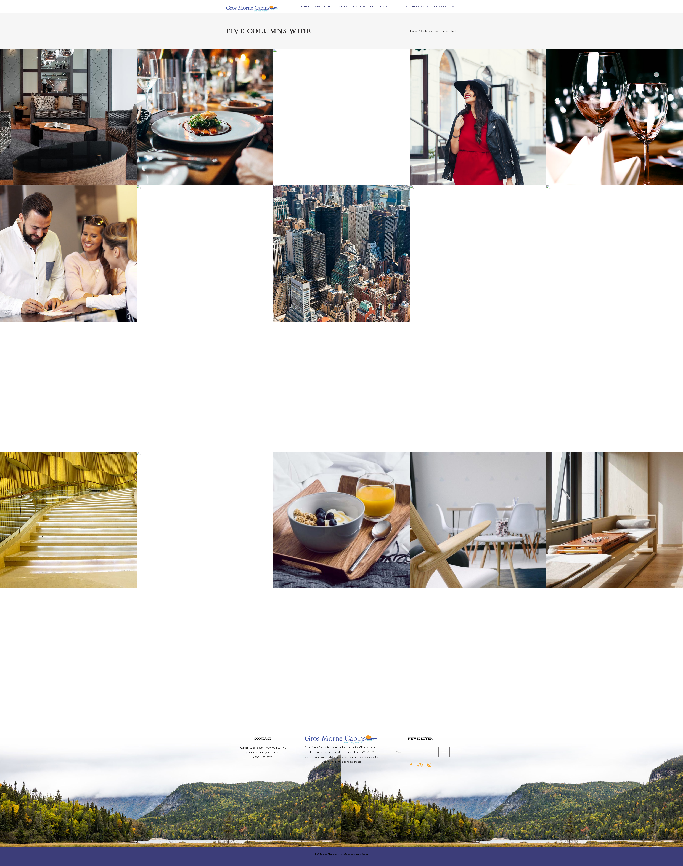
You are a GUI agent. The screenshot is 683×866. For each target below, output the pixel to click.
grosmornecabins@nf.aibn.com (262, 752)
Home (414, 31)
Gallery (425, 31)
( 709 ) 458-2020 (262, 757)
